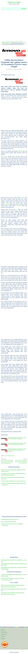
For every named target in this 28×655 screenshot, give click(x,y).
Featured (3, 638)
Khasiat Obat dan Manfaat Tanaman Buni (9, 519)
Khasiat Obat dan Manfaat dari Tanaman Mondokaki (12, 523)
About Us (3, 629)
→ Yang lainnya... (4, 484)
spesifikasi (20, 151)
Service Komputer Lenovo (10, 455)
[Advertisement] (14, 26)
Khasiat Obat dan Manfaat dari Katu (8, 521)
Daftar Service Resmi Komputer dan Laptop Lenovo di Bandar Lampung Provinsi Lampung (17, 450)
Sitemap (2, 636)
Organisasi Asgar (14, 2)
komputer (5, 156)
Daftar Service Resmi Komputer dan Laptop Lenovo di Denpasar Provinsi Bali (17, 438)
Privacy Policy (4, 632)
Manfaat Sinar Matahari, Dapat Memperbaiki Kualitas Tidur (13, 483)
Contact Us (3, 634)
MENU (25, 8)
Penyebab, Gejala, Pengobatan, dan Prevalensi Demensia (13, 481)
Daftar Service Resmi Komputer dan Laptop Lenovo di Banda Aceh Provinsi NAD (17, 444)
